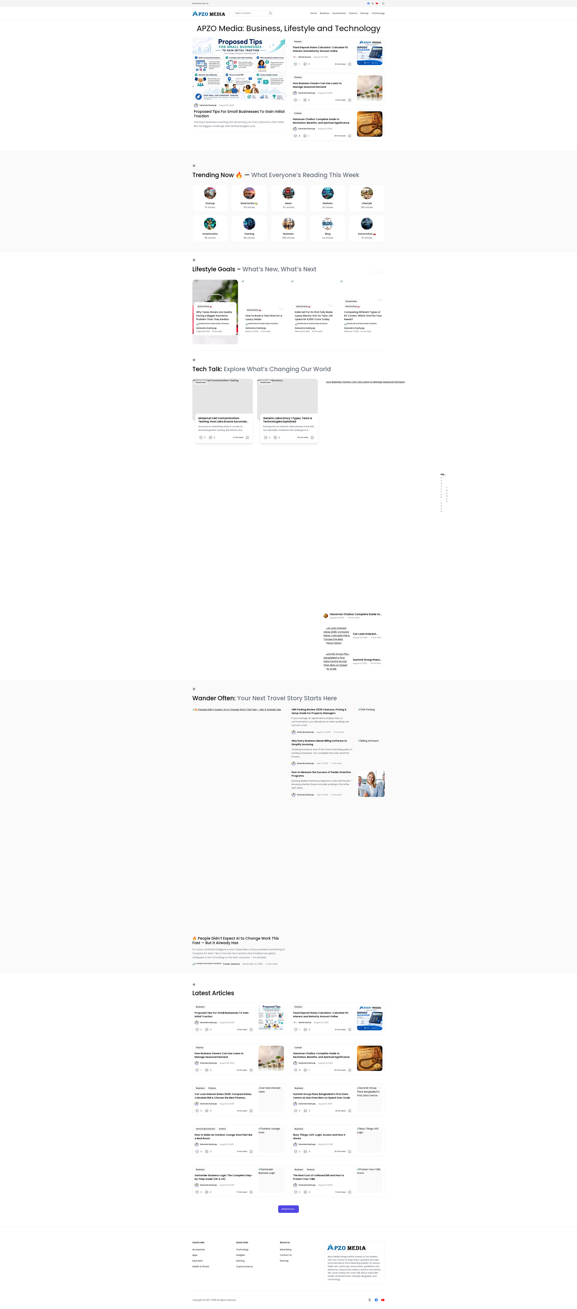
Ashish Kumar (304, 57)
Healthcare (201, 382)
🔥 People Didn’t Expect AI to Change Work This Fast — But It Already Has (235, 940)
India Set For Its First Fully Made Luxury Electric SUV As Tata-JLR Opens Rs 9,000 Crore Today (314, 315)
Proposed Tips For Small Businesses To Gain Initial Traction (239, 113)
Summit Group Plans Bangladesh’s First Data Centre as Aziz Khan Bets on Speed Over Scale (366, 659)
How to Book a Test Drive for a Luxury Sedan (264, 317)
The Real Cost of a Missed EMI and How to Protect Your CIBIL (318, 1177)
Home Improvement (205, 1129)
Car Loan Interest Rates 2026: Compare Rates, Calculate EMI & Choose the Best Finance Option (368, 633)
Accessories (351, 301)
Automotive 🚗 (205, 306)
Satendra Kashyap (208, 105)
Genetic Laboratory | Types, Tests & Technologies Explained (287, 420)
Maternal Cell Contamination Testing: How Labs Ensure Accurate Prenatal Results (222, 420)
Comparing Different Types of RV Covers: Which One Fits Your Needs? (363, 315)
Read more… (288, 1208)
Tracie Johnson (231, 963)
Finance (298, 41)
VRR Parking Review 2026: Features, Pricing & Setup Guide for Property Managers (319, 711)
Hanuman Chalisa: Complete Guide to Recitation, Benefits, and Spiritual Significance (321, 121)
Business (200, 1007)
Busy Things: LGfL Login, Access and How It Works (319, 1136)
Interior (222, 1129)
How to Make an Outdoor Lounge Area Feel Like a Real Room (223, 1136)
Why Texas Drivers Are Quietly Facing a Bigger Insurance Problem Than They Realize (214, 315)
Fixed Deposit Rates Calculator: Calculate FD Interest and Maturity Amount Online (320, 49)
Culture (297, 113)
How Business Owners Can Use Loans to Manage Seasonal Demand (317, 85)
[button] (383, 3)
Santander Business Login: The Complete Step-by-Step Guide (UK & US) (223, 1177)
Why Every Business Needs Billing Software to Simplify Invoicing (319, 742)
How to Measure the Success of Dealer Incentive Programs (321, 774)
